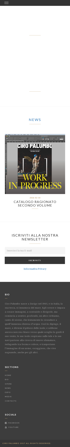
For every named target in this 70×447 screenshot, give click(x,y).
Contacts (10, 401)
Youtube (13, 427)
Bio (7, 379)
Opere (8, 384)
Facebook (14, 423)
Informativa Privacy (35, 268)
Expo (8, 392)
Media (8, 396)
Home (8, 375)
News (35, 119)
